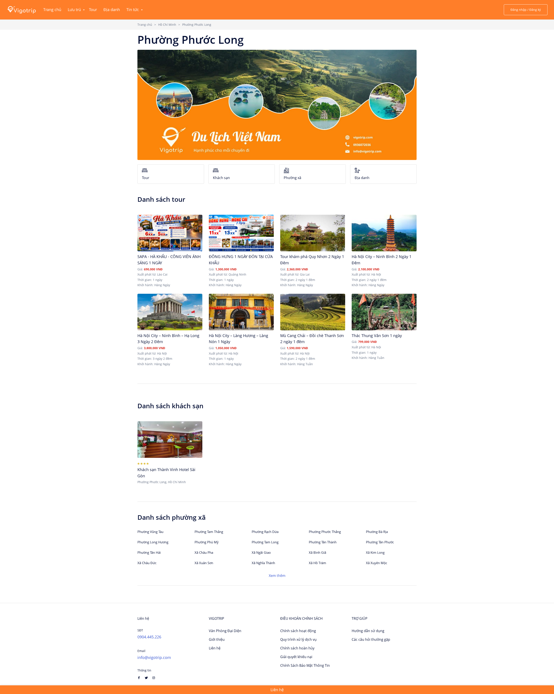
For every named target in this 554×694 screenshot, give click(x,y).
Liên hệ (215, 648)
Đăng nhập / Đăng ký (526, 10)
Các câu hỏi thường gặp (371, 639)
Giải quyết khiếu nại (296, 656)
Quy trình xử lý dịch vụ (298, 639)
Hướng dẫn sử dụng (368, 630)
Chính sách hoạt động (298, 630)
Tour (145, 177)
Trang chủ (144, 25)
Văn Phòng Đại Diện (225, 630)
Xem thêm (277, 575)
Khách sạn (221, 177)
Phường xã (292, 177)
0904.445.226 (149, 636)
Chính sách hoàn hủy (297, 648)
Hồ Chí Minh (167, 25)
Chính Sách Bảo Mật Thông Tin (305, 665)
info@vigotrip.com (154, 657)
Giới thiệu (217, 639)
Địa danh (362, 177)
